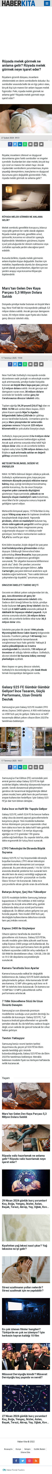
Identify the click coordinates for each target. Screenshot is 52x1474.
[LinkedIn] (20, 144)
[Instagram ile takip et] (29, 1460)
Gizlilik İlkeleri (39, 1449)
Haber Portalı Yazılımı (16, 1470)
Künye (18, 1449)
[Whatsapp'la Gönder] (25, 144)
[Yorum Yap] (41, 144)
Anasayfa (8, 1449)
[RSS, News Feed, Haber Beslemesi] (36, 1460)
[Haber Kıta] (18, 3)
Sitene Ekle (25, 1452)
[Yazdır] (36, 144)
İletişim (27, 1449)
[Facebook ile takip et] (16, 1460)
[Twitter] (15, 144)
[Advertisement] (26, 36)
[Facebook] (10, 144)
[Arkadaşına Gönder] (30, 144)
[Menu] (47, 3)
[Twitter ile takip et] (22, 1460)
